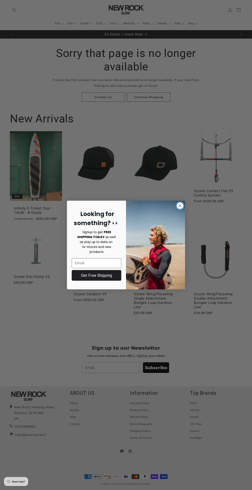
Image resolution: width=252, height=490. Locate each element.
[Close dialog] (180, 205)
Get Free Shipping (96, 275)
